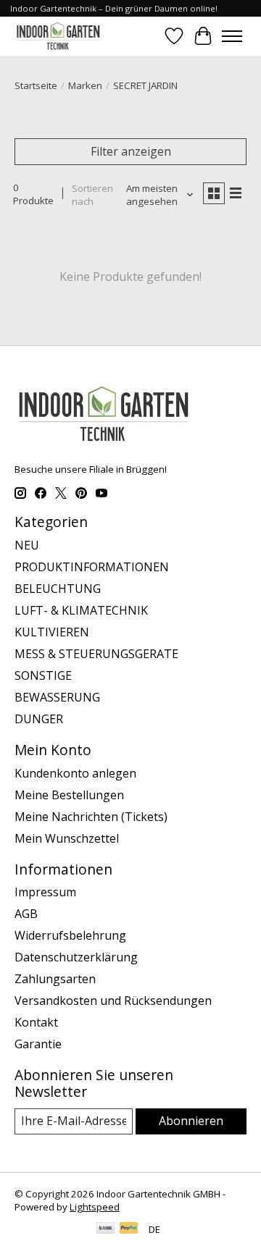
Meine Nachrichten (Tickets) (90, 817)
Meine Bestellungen (69, 795)
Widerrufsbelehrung (70, 935)
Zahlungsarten (55, 979)
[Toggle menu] (232, 36)
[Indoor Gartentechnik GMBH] (58, 36)
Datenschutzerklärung (76, 957)
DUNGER (38, 719)
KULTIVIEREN (51, 632)
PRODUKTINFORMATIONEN (91, 567)
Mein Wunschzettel (66, 838)
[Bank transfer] (105, 1229)
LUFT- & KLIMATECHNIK (81, 610)
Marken (85, 85)
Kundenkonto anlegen (75, 773)
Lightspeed (95, 1206)
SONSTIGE (43, 675)
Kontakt (36, 1022)
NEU (26, 545)
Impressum (45, 892)
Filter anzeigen (131, 151)
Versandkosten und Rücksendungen (113, 1000)
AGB (26, 914)
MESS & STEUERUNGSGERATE (96, 654)
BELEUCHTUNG (57, 589)
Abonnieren (191, 1121)
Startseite (35, 85)
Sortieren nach (92, 195)
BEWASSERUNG (57, 697)
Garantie (38, 1044)
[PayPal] (129, 1229)
